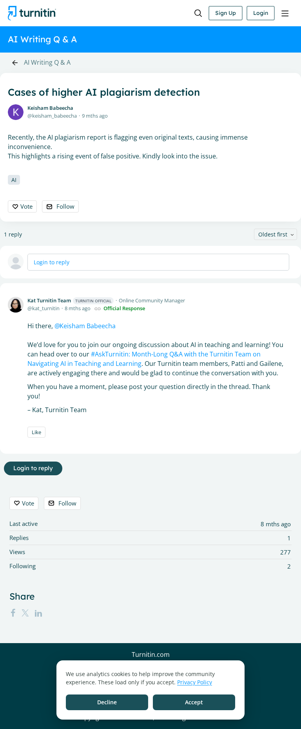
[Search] (198, 13)
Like (36, 432)
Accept (194, 702)
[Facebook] (12, 613)
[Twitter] (25, 613)
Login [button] (260, 12)
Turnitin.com (151, 655)
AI (13, 180)
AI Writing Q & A (47, 63)
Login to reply (51, 262)
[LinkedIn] (38, 613)
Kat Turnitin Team (69, 300)
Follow (65, 206)
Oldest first (272, 234)
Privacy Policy (194, 682)
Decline (107, 702)
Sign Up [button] (225, 12)
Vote (26, 206)
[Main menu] (285, 13)
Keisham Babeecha (50, 107)
